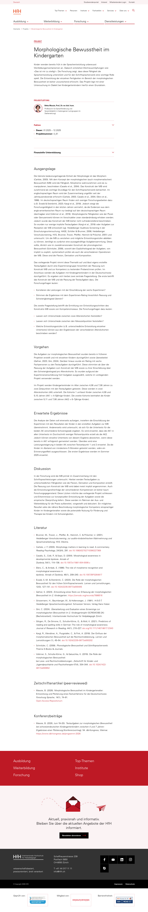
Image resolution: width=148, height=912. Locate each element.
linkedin (122, 859)
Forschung (80, 21)
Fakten (37, 125)
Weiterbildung (51, 21)
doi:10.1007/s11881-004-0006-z (75, 562)
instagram (130, 859)
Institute (84, 11)
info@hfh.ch (59, 871)
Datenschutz (130, 884)
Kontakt (132, 2)
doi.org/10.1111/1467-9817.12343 (97, 628)
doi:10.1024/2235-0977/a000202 (77, 640)
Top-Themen (59, 11)
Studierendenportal (91, 2)
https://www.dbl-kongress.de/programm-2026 (58, 733)
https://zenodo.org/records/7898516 (85, 595)
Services (110, 11)
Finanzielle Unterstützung (47, 152)
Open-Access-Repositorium (49, 700)
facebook (104, 859)
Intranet (104, 2)
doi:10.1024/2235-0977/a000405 (66, 586)
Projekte (25, 29)
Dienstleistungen (114, 21)
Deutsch (16, 2)
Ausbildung (19, 21)
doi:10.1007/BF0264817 (91, 574)
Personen (73, 11)
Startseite (16, 29)
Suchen (133, 10)
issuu (104, 868)
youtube (113, 859)
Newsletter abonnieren (71, 835)
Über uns (123, 11)
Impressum (118, 884)
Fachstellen (97, 11)
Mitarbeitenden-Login (118, 2)
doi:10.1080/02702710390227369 (85, 550)
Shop (79, 775)
